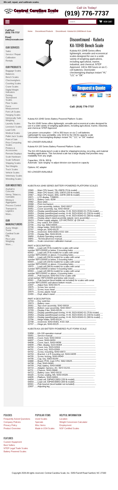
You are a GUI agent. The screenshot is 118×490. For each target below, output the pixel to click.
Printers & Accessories (11, 149)
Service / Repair (13, 54)
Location (63, 419)
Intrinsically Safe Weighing (13, 119)
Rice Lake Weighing (10, 240)
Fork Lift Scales (13, 112)
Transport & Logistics (11, 210)
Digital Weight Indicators (12, 91)
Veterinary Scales (14, 176)
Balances (10, 74)
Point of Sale (11, 139)
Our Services (12, 47)
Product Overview (12, 428)
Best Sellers (9, 445)
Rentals (9, 61)
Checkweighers (13, 80)
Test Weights (12, 166)
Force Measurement (12, 107)
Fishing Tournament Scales (11, 97)
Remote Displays (14, 153)
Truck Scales (12, 169)
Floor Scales (11, 103)
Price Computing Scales (13, 143)
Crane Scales (12, 87)
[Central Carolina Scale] (31, 11)
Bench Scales (12, 77)
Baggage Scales (13, 71)
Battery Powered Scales (15, 451)
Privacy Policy (10, 425)
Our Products (13, 67)
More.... (9, 244)
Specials (39, 422)
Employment (65, 425)
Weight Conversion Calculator (73, 422)
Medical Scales (13, 133)
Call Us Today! (87, 11)
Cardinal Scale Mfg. (12, 234)
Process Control (13, 205)
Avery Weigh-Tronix (12, 229)
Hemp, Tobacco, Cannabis (13, 195)
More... (9, 214)
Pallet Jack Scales (14, 136)
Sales (8, 51)
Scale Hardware (13, 157)
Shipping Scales (13, 163)
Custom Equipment (13, 442)
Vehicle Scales (12, 172)
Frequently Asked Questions (17, 419)
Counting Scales (13, 83)
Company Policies (12, 422)
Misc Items (40, 425)
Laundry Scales (13, 123)
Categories (7, 21)
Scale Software (13, 160)
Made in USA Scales (45, 428)
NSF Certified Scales (69, 428)
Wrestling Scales (13, 179)
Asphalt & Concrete (10, 190)
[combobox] (82, 22)
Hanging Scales (13, 115)
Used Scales (41, 419)
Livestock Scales (14, 127)
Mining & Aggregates (11, 201)
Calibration (11, 57)
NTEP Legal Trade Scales (16, 448)
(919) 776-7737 (12, 32)
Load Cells (11, 130)
